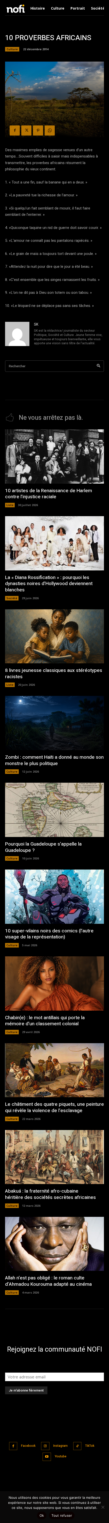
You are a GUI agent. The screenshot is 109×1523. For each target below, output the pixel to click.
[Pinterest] (38, 130)
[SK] (17, 334)
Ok (42, 1515)
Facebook (28, 1445)
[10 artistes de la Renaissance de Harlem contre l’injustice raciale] (54, 456)
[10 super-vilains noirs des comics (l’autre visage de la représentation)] (54, 897)
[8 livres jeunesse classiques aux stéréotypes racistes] (54, 636)
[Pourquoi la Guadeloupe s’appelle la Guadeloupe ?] (54, 810)
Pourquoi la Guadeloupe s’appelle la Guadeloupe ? (43, 847)
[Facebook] (15, 130)
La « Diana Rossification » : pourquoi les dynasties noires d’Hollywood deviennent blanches (49, 583)
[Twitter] (26, 130)
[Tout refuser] (102, 1507)
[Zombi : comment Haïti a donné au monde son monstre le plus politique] (54, 723)
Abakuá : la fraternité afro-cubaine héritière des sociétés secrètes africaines (50, 1194)
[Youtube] (47, 1457)
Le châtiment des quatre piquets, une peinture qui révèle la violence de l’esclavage (54, 1107)
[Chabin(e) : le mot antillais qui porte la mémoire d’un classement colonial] (54, 983)
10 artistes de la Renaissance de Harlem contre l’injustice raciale (48, 494)
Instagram (60, 1445)
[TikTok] (77, 1446)
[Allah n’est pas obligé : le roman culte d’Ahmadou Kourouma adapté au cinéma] (54, 1244)
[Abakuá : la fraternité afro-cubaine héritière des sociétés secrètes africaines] (54, 1157)
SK (36, 324)
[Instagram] (45, 1446)
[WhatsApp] (50, 130)
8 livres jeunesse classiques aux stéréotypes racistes (53, 673)
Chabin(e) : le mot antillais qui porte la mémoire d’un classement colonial (45, 1021)
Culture (12, 49)
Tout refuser (61, 1515)
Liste (9, 505)
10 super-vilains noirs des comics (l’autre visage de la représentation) (49, 934)
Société (11, 598)
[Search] (98, 366)
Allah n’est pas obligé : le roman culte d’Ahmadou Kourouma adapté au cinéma (48, 1281)
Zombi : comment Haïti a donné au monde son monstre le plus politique (54, 760)
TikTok (89, 1445)
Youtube (60, 1456)
